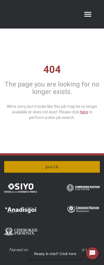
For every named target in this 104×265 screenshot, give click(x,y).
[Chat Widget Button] (92, 253)
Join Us (52, 166)
